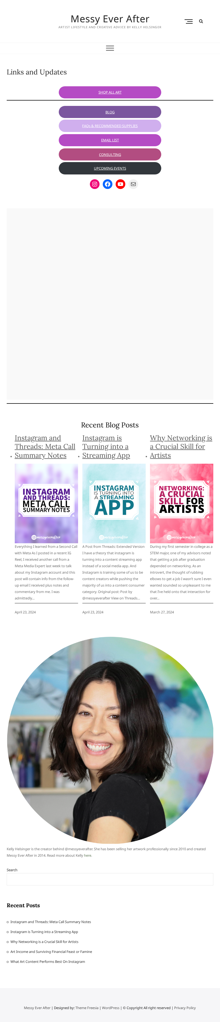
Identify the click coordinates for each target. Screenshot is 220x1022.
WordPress (110, 1007)
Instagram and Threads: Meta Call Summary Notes (45, 446)
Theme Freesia (86, 1007)
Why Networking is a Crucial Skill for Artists (181, 446)
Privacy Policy (185, 1007)
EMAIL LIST (110, 140)
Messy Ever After (110, 19)
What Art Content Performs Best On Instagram (47, 961)
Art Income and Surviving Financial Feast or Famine (51, 951)
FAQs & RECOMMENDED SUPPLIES (110, 125)
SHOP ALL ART (110, 92)
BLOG (110, 112)
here (87, 855)
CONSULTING (110, 154)
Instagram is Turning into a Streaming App (106, 446)
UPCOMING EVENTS (110, 168)
